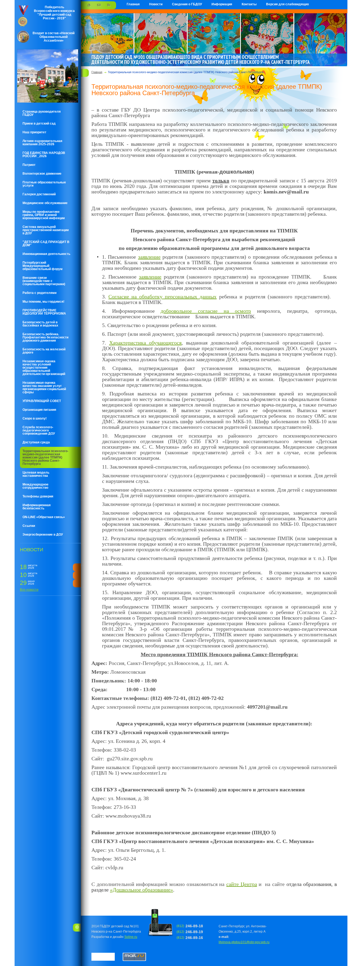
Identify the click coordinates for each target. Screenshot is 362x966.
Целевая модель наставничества (36, 474)
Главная (133, 4)
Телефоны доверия (38, 496)
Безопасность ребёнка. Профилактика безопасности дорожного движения (45, 337)
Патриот (29, 165)
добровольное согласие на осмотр (206, 311)
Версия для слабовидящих (287, 4)
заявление (149, 257)
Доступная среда (36, 442)
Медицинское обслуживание (45, 203)
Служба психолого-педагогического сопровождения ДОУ (39, 430)
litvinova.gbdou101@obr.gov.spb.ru (244, 942)
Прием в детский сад (39, 123)
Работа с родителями (39, 293)
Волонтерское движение (42, 173)
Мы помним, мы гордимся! (43, 301)
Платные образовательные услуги (44, 183)
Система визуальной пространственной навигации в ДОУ (46, 230)
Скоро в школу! (35, 418)
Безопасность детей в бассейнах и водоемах (40, 323)
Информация (221, 4)
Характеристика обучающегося (145, 343)
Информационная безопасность (37, 506)
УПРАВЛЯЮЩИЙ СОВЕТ (42, 401)
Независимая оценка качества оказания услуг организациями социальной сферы (44, 387)
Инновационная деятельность (46, 254)
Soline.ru (130, 937)
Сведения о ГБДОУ (187, 4)
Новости (155, 4)
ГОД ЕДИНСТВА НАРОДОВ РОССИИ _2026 (44, 154)
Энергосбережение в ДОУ (43, 534)
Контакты (249, 4)
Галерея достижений (39, 194)
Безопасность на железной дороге (44, 350)
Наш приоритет (34, 132)
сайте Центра (241, 884)
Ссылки (29, 526)
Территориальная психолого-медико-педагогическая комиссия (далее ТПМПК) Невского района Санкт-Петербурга (45, 457)
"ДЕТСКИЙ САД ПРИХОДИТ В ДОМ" (46, 243)
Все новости (29, 590)
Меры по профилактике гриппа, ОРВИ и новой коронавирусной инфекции (44, 215)
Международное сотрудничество (35, 486)
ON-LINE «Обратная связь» (44, 517)
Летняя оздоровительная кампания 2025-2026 (42, 142)
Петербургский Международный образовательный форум (43, 266)
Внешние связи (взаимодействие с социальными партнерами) (44, 281)
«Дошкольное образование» (141, 890)
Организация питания (39, 410)
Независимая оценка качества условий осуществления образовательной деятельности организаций (44, 367)
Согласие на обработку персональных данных (162, 296)
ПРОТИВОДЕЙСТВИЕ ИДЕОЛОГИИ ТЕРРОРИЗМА (44, 311)
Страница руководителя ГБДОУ (42, 113)
